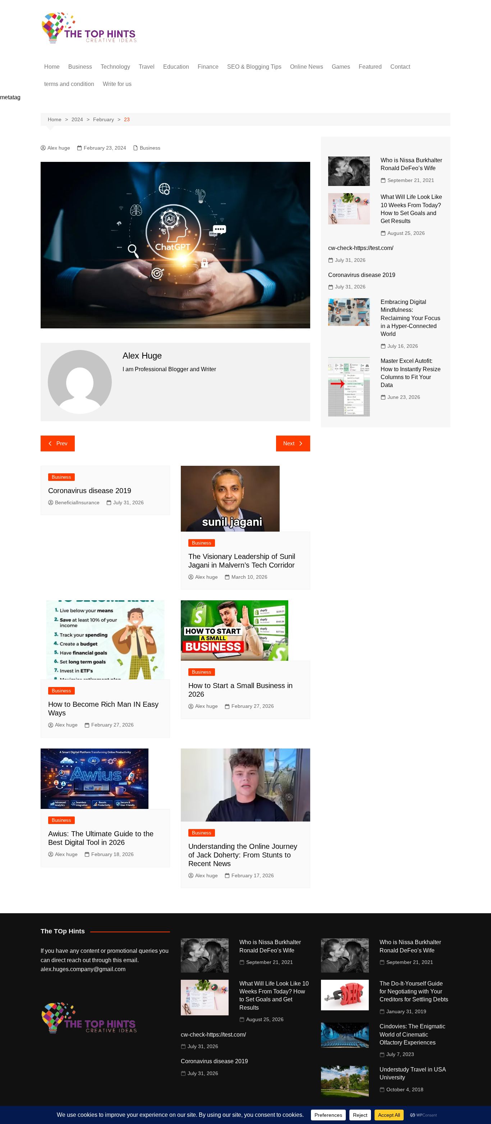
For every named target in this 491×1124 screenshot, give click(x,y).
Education (176, 67)
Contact (400, 67)
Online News (306, 67)
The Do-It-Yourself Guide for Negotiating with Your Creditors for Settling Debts (414, 991)
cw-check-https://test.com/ (360, 248)
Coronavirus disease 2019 (89, 491)
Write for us (117, 84)
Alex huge (58, 148)
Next (288, 443)
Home (52, 67)
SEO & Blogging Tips (254, 67)
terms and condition (69, 84)
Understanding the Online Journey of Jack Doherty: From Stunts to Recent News (242, 855)
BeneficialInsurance (77, 502)
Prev (62, 443)
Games (341, 67)
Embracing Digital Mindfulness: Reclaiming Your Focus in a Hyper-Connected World (410, 318)
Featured (370, 67)
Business (80, 67)
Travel (147, 67)
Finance (208, 67)
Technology (115, 67)
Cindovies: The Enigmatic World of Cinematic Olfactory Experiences (412, 1034)
